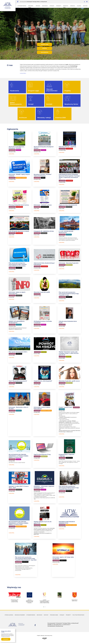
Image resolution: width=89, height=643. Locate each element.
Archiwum (45, 5)
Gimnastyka (69, 457)
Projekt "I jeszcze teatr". (66, 407)
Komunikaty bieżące (21, 177)
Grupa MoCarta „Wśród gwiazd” (43, 381)
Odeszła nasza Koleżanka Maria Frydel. (68, 322)
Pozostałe (69, 206)
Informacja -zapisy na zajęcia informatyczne (17, 293)
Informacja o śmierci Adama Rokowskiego (42, 408)
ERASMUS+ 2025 (65, 6)
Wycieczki (68, 234)
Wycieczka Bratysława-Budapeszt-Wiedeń (44, 147)
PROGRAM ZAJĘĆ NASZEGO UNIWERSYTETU (67, 522)
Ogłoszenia (44, 52)
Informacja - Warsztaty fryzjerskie (68, 263)
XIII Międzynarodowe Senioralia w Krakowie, (43, 322)
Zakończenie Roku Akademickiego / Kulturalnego (44, 263)
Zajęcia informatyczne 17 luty (42, 454)
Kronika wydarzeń (20, 614)
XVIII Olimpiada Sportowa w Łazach (19, 231)
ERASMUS (72, 5)
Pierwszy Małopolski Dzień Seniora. (19, 205)
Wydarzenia (69, 148)
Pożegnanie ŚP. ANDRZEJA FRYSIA (44, 231)
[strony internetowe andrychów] (44, 638)
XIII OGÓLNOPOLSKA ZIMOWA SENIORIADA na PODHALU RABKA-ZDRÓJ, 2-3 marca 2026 (19, 456)
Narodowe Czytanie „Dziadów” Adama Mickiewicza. (43, 175)
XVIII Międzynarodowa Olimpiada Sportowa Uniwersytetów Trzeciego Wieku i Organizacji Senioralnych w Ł (69, 176)
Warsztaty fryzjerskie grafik (42, 292)
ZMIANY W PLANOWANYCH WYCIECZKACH (16, 322)
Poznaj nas (44, 44)
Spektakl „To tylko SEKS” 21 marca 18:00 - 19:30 (18, 487)
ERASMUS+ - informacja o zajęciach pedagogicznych (44, 487)
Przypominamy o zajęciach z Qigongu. (66, 455)
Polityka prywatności (78, 614)
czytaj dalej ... (23, 73)
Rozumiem (5, 639)
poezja (43, 177)
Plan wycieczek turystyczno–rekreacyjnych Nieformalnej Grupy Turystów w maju (69, 294)
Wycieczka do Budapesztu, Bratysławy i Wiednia (16, 147)
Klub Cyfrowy (44, 206)
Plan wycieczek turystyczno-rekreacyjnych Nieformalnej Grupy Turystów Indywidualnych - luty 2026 (25, 558)
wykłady (62, 614)
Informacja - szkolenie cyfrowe (43, 205)
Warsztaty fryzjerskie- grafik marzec (69, 381)
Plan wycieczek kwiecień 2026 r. (18, 352)
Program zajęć (30, 6)
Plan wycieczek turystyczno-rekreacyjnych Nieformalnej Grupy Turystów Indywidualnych (69, 488)
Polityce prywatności (6, 636)
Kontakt (85, 5)
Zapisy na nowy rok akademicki (68, 205)
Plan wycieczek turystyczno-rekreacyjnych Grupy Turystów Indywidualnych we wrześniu (18, 264)
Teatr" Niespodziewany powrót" (18, 381)
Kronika (38, 5)
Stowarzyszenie (22, 5)
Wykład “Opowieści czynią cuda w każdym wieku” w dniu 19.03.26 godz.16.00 (68, 353)
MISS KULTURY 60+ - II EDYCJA (67, 146)
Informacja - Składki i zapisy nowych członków (19, 175)
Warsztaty (69, 264)
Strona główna (9, 614)
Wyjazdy (43, 324)
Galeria (79, 5)
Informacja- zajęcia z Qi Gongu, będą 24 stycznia (63, 557)
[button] (43, 606)
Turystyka (19, 267)
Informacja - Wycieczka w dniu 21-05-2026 (18, 408)
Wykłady (52, 5)
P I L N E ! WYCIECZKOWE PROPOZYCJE (66, 232)
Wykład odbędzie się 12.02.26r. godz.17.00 (43, 522)
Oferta (44, 48)
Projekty (58, 5)
